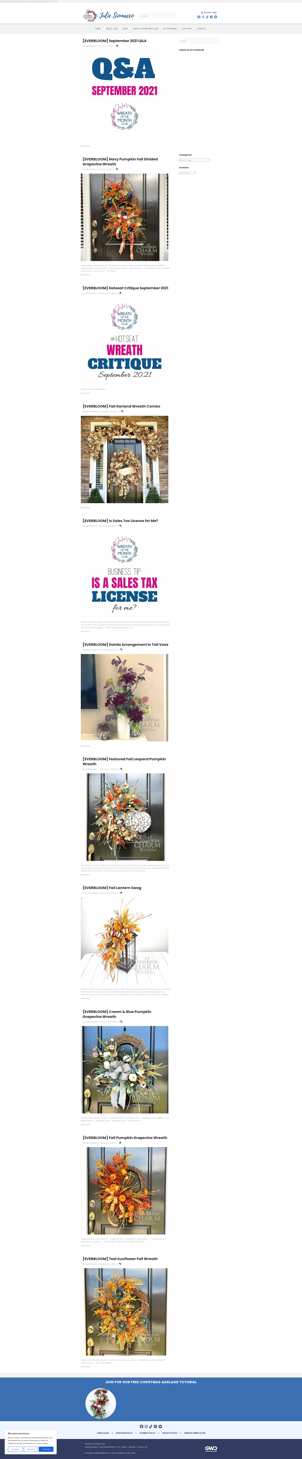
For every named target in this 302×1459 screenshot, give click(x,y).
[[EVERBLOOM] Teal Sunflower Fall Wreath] (124, 1311)
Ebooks (132, 1447)
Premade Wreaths (107, 1447)
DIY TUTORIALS (170, 28)
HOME (98, 28)
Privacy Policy (170, 1433)
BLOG (125, 28)
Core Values (103, 1433)
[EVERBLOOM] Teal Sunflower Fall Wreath (120, 1258)
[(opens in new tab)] (211, 1449)
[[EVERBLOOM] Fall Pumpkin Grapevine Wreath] (124, 1190)
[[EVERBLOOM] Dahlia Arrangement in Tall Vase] (124, 697)
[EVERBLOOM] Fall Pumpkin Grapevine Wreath (125, 1137)
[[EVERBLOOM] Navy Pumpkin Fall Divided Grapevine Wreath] (124, 217)
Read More (85, 146)
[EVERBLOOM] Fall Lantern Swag (112, 887)
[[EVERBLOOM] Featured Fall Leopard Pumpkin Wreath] (124, 817)
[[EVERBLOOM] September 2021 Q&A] (124, 94)
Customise (15, 1449)
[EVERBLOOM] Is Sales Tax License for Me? (120, 520)
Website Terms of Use (194, 1433)
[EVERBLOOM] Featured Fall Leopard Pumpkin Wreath (124, 762)
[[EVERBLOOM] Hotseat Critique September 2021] (124, 341)
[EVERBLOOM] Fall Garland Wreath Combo (121, 406)
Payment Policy (147, 1433)
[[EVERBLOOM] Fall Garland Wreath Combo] (124, 459)
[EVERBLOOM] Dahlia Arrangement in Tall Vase (125, 644)
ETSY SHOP (187, 28)
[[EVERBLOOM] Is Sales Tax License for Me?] (124, 574)
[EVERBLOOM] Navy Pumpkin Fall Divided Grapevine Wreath (120, 162)
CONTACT (201, 28)
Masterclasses (91, 1447)
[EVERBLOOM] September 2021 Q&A (115, 40)
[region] (31, 1442)
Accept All (46, 1449)
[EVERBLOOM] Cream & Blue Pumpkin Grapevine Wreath (117, 1014)
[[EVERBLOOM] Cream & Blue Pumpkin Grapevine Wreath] (124, 1069)
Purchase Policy (124, 1433)
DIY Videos (122, 1447)
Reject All (30, 1449)
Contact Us (142, 1447)
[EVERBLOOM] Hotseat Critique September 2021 (125, 288)
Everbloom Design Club (95, 1444)
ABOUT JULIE (111, 28)
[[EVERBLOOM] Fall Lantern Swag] (124, 941)
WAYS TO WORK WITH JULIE (145, 28)
